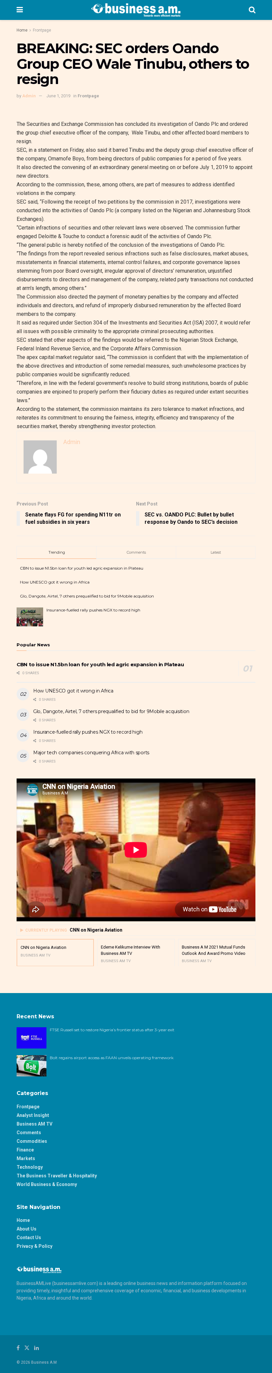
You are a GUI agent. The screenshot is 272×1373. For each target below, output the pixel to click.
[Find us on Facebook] (18, 1348)
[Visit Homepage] (135, 10)
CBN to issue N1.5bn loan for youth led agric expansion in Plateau (81, 568)
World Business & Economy (47, 1184)
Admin (29, 95)
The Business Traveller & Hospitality (57, 1175)
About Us (26, 1229)
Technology (30, 1167)
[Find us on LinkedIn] (36, 1348)
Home (22, 30)
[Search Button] (252, 10)
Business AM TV (34, 1124)
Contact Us (29, 1237)
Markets (26, 1158)
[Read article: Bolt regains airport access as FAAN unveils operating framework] (31, 1065)
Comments (29, 1132)
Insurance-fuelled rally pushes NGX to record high (93, 609)
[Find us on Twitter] (27, 1348)
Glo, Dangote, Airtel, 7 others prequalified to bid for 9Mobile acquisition (87, 596)
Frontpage (42, 30)
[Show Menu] (20, 10)
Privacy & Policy (34, 1246)
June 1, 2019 (58, 95)
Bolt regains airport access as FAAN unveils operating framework (111, 1057)
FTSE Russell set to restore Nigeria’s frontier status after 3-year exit (112, 1029)
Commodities (32, 1141)
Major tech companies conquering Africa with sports (91, 753)
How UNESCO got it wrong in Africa (55, 582)
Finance (25, 1149)
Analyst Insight (33, 1115)
